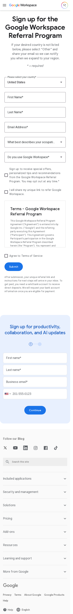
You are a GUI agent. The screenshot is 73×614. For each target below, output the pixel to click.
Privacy (7, 594)
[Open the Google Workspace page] (23, 5)
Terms (17, 594)
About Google (32, 594)
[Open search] (64, 5)
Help (5, 600)
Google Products (54, 594)
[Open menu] (4, 5)
